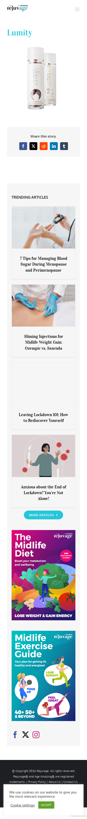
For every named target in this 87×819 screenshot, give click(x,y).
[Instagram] (35, 734)
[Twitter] (25, 734)
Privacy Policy (37, 782)
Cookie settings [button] (22, 805)
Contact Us (70, 782)
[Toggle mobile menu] (77, 9)
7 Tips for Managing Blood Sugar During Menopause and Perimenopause (43, 264)
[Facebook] (15, 734)
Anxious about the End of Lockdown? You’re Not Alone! (43, 492)
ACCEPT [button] (46, 805)
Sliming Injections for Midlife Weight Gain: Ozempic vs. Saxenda (43, 342)
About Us (54, 782)
